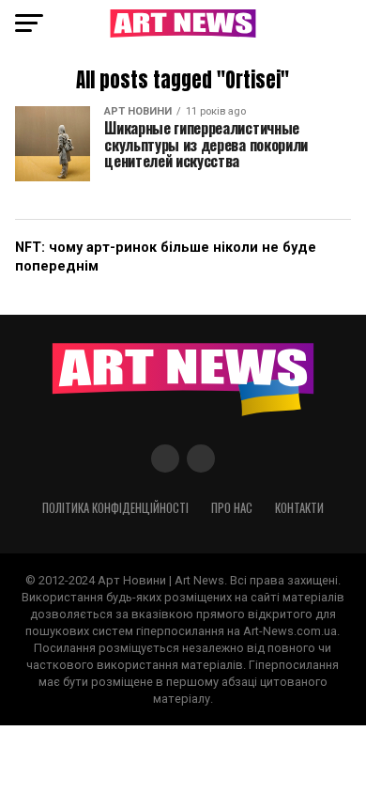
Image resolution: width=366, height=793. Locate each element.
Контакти (299, 508)
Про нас (231, 508)
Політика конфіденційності (115, 508)
